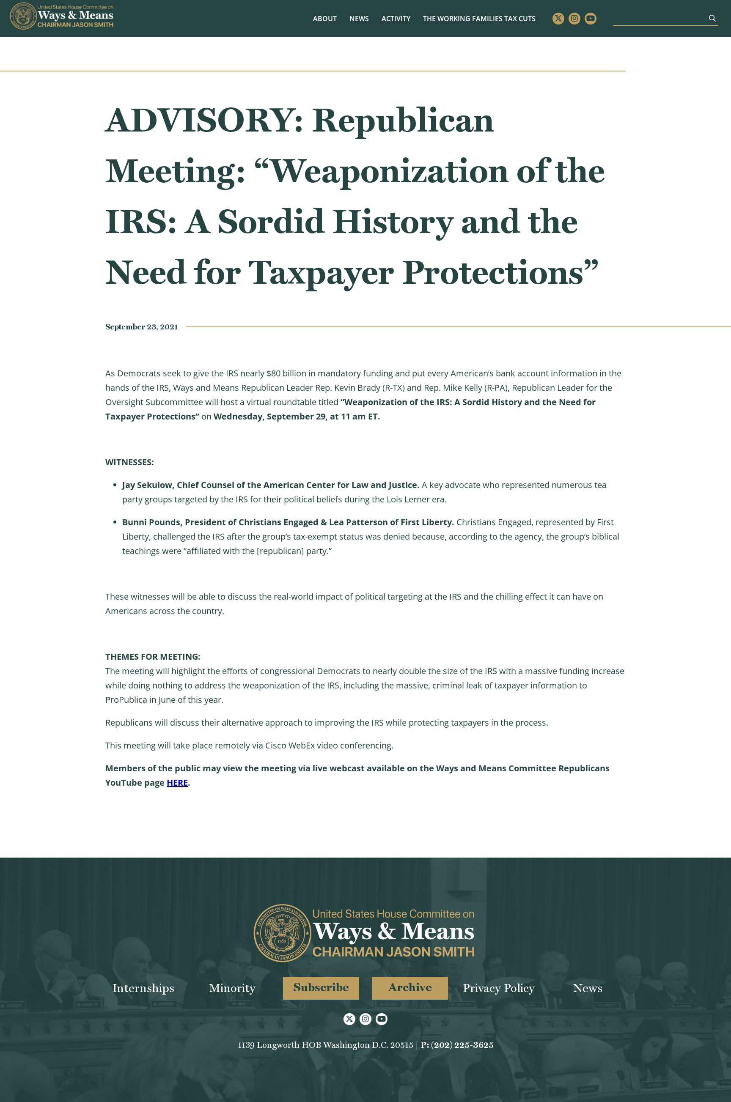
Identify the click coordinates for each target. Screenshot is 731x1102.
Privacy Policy (499, 988)
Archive (410, 987)
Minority (232, 988)
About (325, 18)
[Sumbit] (712, 18)
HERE (177, 782)
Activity (396, 18)
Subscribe (321, 987)
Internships (143, 988)
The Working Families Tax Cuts (479, 18)
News (359, 18)
